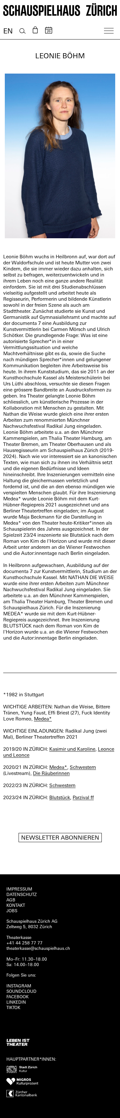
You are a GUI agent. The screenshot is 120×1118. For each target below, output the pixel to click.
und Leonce (16, 755)
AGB (10, 900)
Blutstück (59, 798)
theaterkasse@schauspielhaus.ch (38, 949)
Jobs (11, 911)
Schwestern (83, 767)
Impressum (19, 889)
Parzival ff (83, 798)
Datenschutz (21, 895)
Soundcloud (21, 992)
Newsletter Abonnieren (60, 838)
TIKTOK (13, 1008)
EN (8, 31)
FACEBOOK (17, 997)
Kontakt (15, 906)
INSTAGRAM (18, 986)
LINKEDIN (16, 1002)
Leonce (106, 749)
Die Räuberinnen (51, 773)
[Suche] (22, 31)
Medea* (43, 719)
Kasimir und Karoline (72, 749)
